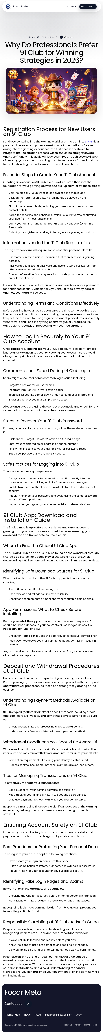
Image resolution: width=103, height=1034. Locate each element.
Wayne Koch (69, 37)
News (27, 1014)
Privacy (78, 1024)
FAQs (38, 1014)
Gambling (34, 37)
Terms (87, 1024)
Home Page (13, 1014)
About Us (68, 1024)
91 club (89, 141)
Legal (95, 1024)
